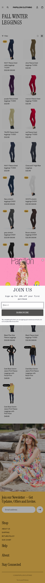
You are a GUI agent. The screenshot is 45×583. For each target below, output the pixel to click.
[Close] (42, 260)
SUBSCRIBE (22, 312)
